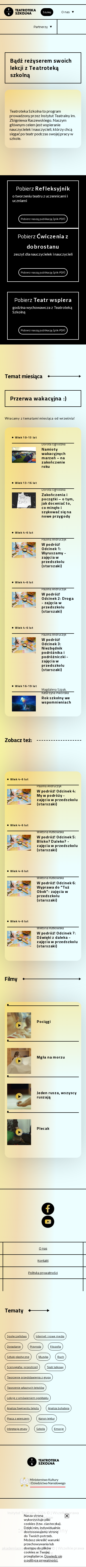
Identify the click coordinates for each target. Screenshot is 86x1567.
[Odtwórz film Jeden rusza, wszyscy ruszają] (19, 1096)
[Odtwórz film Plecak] (19, 1132)
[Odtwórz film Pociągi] (19, 1025)
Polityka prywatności (43, 1273)
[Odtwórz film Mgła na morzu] (19, 1061)
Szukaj (47, 12)
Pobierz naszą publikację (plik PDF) (43, 219)
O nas (43, 1248)
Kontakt (43, 1260)
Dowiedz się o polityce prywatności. (43, 1558)
